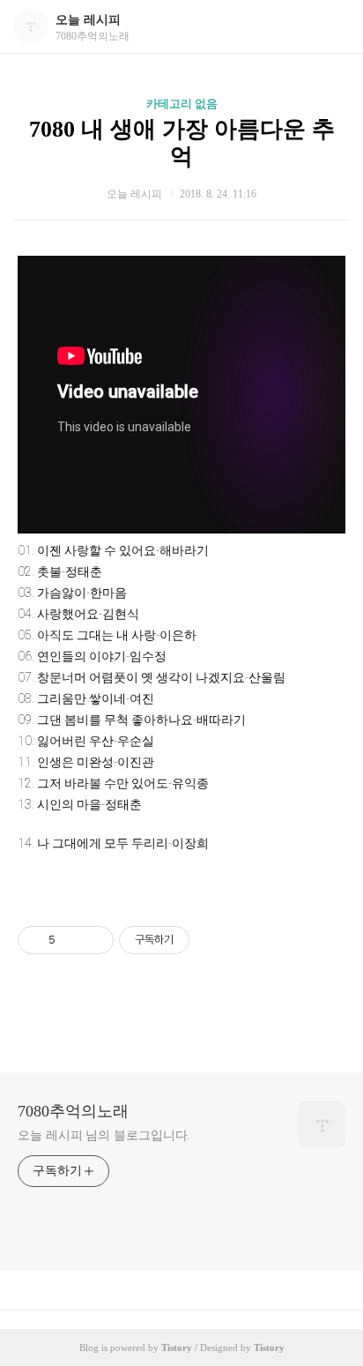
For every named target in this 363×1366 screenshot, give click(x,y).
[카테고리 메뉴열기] (332, 26)
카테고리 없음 (182, 103)
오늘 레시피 (88, 19)
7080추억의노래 (73, 1111)
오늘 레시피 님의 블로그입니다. (104, 1135)
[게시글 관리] (94, 940)
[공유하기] (72, 940)
